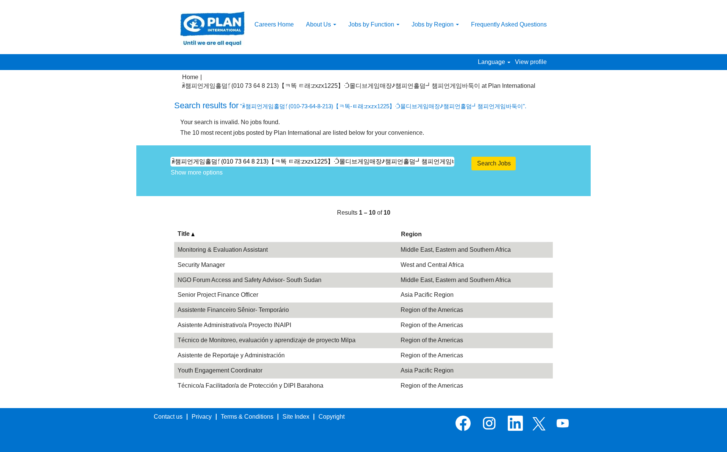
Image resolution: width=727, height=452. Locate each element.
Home (190, 77)
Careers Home (274, 24)
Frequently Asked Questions (509, 24)
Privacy (202, 416)
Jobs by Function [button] (372, 24)
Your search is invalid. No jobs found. (230, 122)
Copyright (331, 416)
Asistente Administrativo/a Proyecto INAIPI (234, 325)
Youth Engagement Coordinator (220, 370)
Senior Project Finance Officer (218, 294)
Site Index (295, 416)
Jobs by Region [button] (433, 24)
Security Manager (201, 265)
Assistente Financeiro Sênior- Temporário (233, 310)
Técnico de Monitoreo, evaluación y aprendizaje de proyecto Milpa (267, 340)
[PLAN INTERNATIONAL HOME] (212, 29)
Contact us (168, 416)
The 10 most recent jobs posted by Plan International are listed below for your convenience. (302, 132)
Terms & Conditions (247, 416)
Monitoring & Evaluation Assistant (223, 249)
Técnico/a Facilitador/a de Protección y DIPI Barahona (250, 385)
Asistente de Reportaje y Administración (231, 355)
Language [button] (492, 62)
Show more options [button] (197, 172)
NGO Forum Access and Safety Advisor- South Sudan (249, 280)
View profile (531, 62)
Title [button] (184, 234)
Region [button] (411, 234)
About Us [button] (319, 24)
